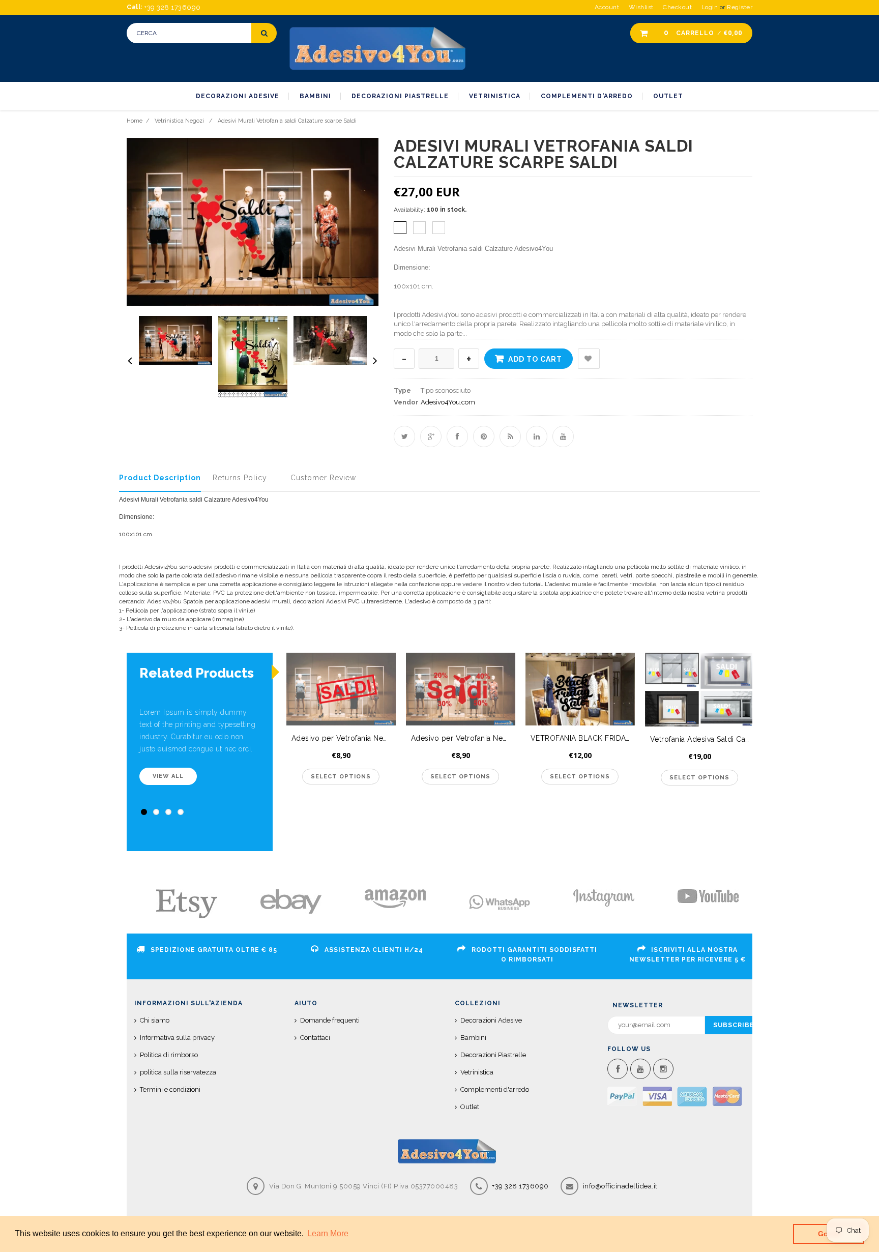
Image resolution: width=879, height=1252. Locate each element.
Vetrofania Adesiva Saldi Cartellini (702, 739)
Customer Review (323, 478)
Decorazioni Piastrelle (493, 1055)
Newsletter (637, 1005)
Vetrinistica (476, 1072)
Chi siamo (154, 1020)
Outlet (469, 1107)
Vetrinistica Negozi (179, 121)
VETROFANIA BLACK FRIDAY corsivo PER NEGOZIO (583, 738)
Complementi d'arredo (494, 1089)
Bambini (473, 1037)
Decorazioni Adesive (491, 1020)
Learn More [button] (327, 1233)
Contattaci (315, 1037)
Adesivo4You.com (448, 402)
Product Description (160, 478)
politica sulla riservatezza (178, 1072)
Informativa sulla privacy (177, 1037)
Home (134, 121)
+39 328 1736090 (519, 1186)
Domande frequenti (330, 1020)
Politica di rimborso (169, 1055)
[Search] (264, 33)
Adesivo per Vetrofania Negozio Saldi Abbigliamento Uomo (343, 738)
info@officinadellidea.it (620, 1186)
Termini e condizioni (170, 1089)
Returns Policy (240, 478)
